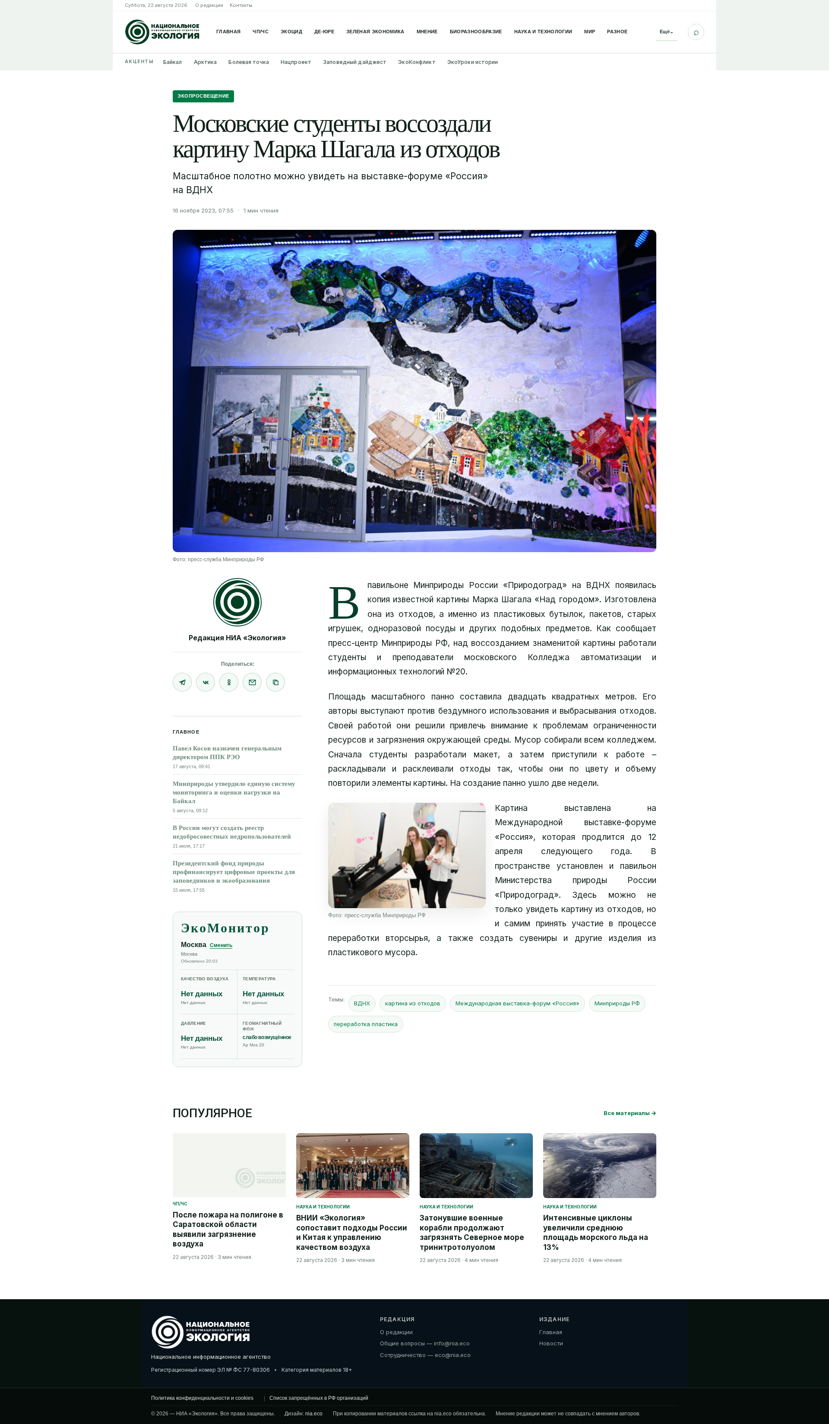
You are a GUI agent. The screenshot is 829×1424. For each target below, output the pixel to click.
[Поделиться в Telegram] (182, 682)
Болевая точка (248, 62)
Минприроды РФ (617, 1003)
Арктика (205, 62)
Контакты (241, 5)
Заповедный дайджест (354, 62)
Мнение (427, 31)
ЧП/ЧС (261, 31)
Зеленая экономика (375, 31)
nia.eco (314, 1414)
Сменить (221, 945)
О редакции (209, 5)
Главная (228, 31)
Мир (589, 31)
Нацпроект (296, 62)
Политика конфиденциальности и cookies (202, 1398)
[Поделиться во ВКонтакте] (205, 682)
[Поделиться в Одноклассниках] (228, 682)
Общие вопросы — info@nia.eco (425, 1343)
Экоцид (291, 31)
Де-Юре (324, 31)
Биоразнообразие (476, 31)
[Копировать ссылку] (275, 682)
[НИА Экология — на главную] (162, 32)
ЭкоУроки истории (472, 62)
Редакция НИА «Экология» (237, 637)
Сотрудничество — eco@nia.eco (425, 1354)
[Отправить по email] (252, 682)
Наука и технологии (543, 31)
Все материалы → (630, 1112)
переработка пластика (366, 1023)
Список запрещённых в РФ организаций (318, 1398)
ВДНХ (362, 1003)
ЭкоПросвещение (203, 96)
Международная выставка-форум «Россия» (517, 1003)
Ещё (667, 31)
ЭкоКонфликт (416, 62)
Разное (617, 31)
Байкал (172, 62)
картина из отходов (412, 1003)
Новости (551, 1343)
